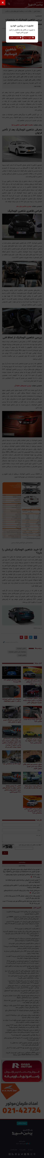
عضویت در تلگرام (15, 38)
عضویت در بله (28, 38)
